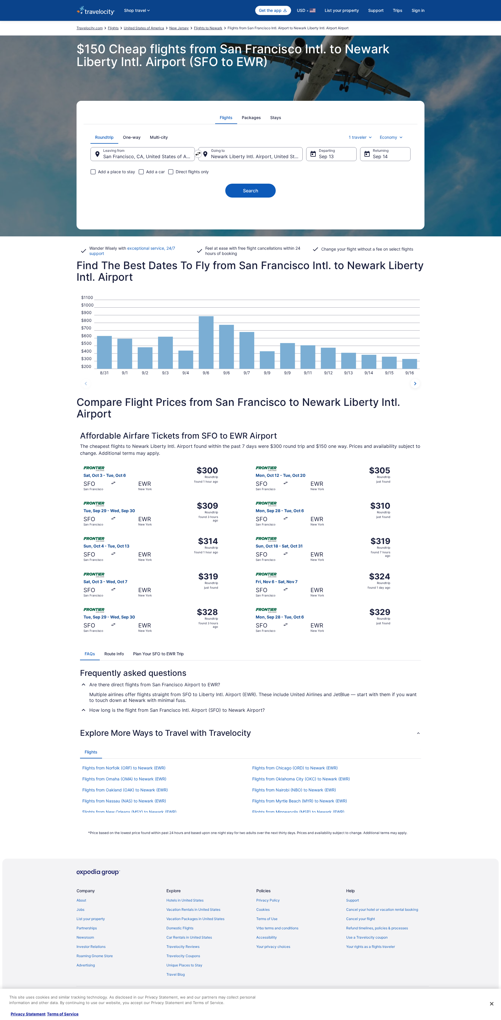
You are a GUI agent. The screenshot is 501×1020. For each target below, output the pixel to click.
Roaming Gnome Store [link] (95, 956)
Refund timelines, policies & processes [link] (377, 928)
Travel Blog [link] (175, 974)
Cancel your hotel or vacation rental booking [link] (382, 909)
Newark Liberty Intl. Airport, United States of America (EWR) (257, 156)
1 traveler (357, 137)
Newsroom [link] (85, 937)
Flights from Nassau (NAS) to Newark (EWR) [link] (124, 800)
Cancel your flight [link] (360, 919)
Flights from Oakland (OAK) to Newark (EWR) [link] (125, 789)
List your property (342, 10)
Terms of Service (63, 1014)
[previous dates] (85, 383)
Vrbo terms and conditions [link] (277, 928)
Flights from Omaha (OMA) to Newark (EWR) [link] (124, 778)
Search (250, 191)
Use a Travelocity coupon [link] (367, 937)
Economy (388, 137)
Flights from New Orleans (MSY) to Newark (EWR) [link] (129, 811)
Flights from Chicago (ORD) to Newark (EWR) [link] (295, 767)
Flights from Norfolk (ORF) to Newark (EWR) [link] (124, 767)
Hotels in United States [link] (185, 900)
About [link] (81, 900)
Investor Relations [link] (91, 946)
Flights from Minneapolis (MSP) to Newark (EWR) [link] (298, 811)
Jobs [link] (80, 909)
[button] (250, 733)
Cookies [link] (263, 909)
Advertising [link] (86, 965)
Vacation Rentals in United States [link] (193, 909)
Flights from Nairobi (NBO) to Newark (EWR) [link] (294, 789)
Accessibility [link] (266, 937)
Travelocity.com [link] (90, 28)
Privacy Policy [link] (268, 900)
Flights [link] (113, 28)
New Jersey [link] (179, 28)
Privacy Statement (28, 1014)
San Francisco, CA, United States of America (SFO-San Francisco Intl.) (149, 156)
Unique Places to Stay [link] (184, 965)
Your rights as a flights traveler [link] (370, 946)
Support (376, 10)
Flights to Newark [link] (208, 28)
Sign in (418, 10)
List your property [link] (91, 919)
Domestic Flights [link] (179, 928)
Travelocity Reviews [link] (182, 946)
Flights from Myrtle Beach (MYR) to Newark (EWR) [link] (299, 800)
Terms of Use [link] (266, 919)
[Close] (491, 1003)
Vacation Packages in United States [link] (195, 919)
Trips (397, 10)
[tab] (226, 117)
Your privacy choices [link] (273, 946)
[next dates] (415, 383)
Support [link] (352, 900)
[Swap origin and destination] (198, 154)
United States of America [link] (144, 28)
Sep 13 (326, 156)
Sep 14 (380, 156)
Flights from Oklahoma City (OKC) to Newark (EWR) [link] (301, 778)
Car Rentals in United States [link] (189, 937)
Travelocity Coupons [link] (183, 956)
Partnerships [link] (87, 928)
